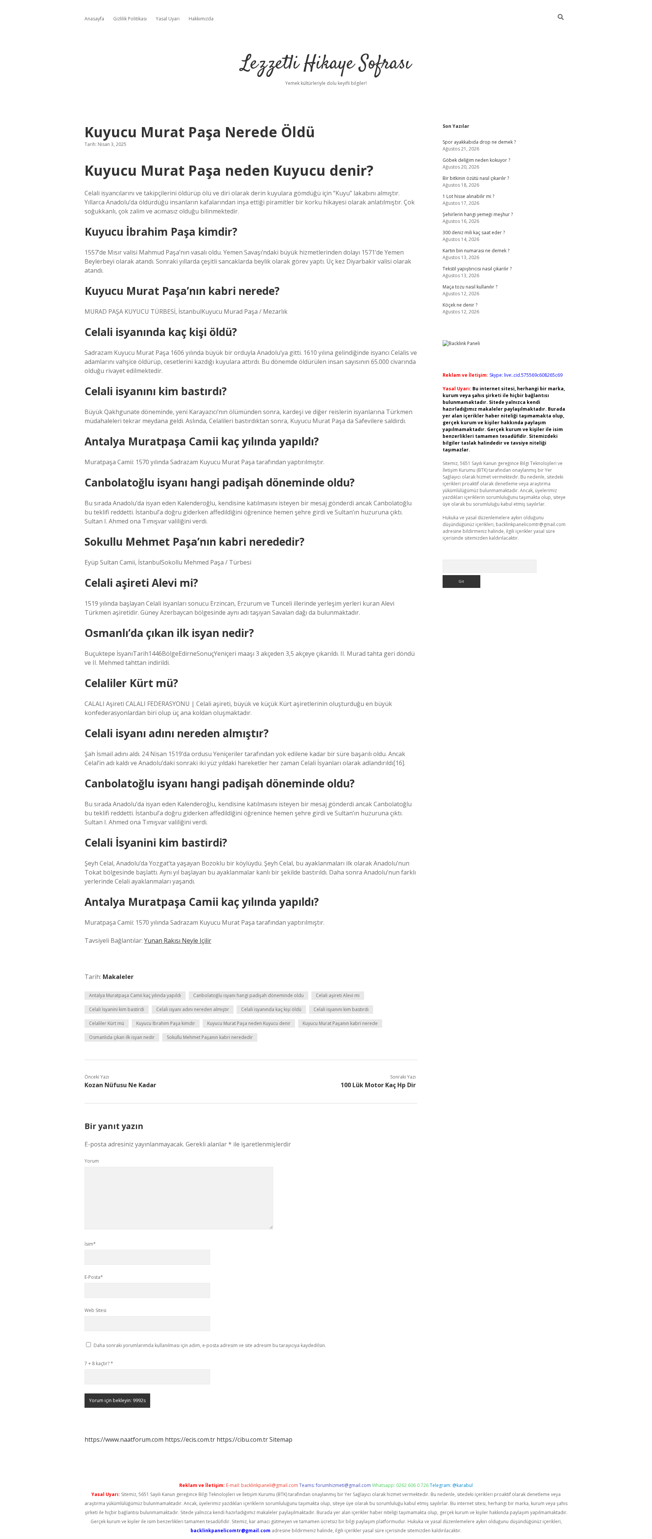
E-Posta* (94, 1277)
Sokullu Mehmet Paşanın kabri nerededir (210, 1037)
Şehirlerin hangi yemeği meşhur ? (478, 214)
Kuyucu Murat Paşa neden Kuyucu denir (249, 1023)
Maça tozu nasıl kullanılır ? (470, 287)
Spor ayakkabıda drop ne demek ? (479, 142)
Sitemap (280, 1439)
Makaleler (118, 977)
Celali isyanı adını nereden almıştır (192, 1009)
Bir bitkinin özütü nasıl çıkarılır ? (476, 178)
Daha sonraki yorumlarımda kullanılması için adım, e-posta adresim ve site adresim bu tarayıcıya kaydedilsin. (210, 1345)
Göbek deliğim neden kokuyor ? (476, 160)
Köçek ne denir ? (460, 305)
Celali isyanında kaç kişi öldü (271, 1009)
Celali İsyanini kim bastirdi (116, 1009)
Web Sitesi (95, 1310)
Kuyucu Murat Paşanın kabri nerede (340, 1023)
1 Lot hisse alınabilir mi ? (468, 196)
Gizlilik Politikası (130, 18)
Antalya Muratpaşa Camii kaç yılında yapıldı (135, 995)
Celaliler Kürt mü (106, 1023)
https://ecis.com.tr (190, 1439)
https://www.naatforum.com (124, 1439)
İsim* (90, 1244)
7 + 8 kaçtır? (99, 1363)
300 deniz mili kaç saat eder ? (474, 232)
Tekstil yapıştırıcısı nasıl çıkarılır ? (477, 268)
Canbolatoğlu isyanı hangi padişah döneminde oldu (248, 995)
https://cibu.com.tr (242, 1439)
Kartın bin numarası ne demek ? (476, 250)
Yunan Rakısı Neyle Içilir (177, 940)
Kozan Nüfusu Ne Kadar (120, 1085)
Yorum (92, 1161)
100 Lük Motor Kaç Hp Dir (378, 1085)
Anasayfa (94, 18)
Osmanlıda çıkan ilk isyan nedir (122, 1037)
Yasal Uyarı (168, 18)
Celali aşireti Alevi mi (338, 995)
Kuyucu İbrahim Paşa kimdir (165, 1023)
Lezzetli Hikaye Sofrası (326, 64)
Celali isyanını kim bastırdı (341, 1009)
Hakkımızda (201, 18)
